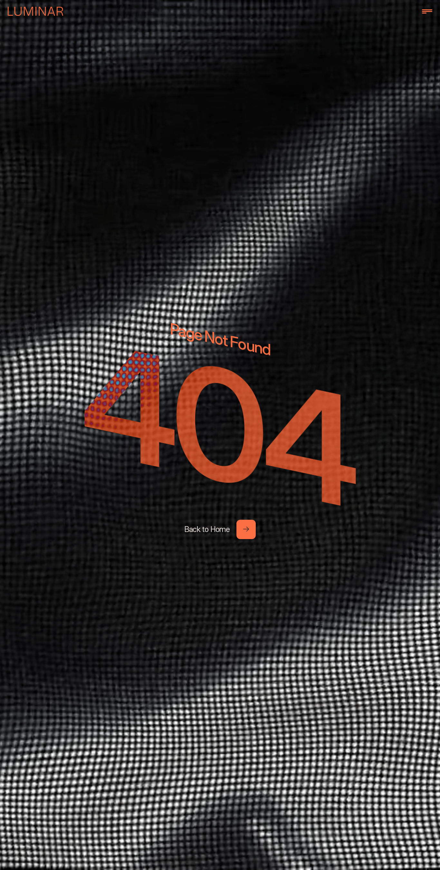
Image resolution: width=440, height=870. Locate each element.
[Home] (35, 11)
